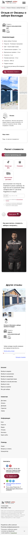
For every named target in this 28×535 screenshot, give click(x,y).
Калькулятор (4, 451)
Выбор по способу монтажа (9, 381)
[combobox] (6, 196)
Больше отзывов (21, 357)
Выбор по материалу (7, 376)
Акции (2, 446)
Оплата (3, 403)
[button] (3, 353)
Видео (3, 427)
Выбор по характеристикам (9, 379)
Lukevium (14, 524)
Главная (3, 7)
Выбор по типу (5, 384)
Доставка (3, 400)
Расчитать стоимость (13, 71)
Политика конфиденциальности (10, 527)
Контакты (3, 432)
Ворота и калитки (6, 386)
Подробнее (13, 533)
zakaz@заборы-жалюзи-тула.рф (13, 484)
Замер (3, 411)
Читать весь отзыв (9, 351)
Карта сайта (4, 435)
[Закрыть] (24, 531)
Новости (3, 424)
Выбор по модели (6, 371)
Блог (2, 422)
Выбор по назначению (7, 374)
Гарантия (3, 408)
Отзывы (3, 429)
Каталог (3, 367)
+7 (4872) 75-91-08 (13, 469)
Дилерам (3, 405)
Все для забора (5, 389)
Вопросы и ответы (6, 448)
